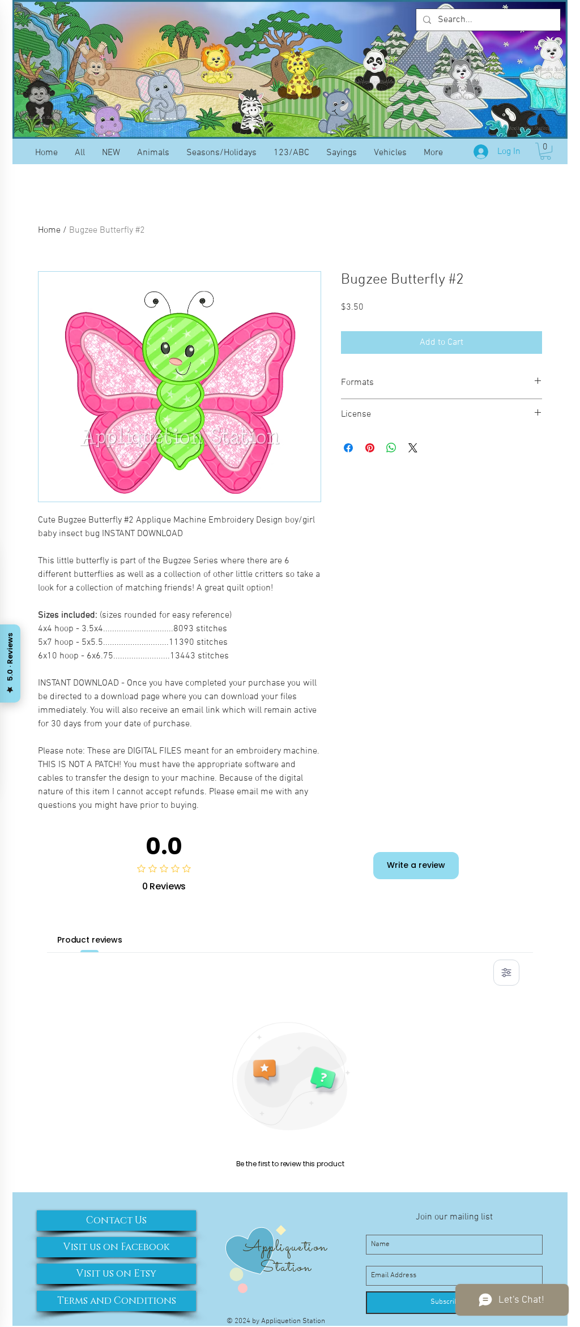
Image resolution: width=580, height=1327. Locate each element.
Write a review (416, 865)
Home (49, 230)
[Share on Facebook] (348, 448)
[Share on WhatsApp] (391, 448)
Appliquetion (285, 1247)
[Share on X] (413, 448)
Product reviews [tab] (89, 939)
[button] (545, 151)
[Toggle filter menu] (506, 973)
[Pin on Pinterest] (370, 448)
